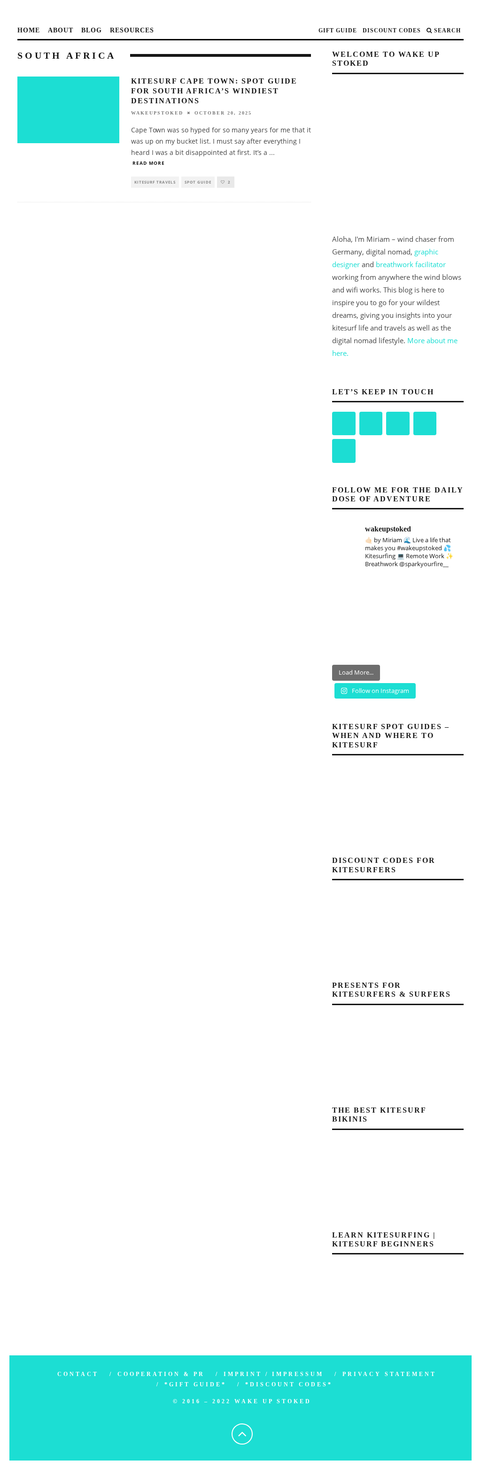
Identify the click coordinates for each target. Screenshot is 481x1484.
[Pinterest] (398, 424)
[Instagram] (371, 424)
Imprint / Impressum (274, 1374)
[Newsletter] (344, 451)
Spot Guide (198, 182)
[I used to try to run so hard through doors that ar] (352, 645)
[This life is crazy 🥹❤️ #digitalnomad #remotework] (443, 618)
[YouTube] (425, 424)
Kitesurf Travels (155, 182)
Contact (78, 1374)
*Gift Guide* (195, 1384)
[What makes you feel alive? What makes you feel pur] (352, 590)
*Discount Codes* (289, 1384)
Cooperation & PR (161, 1374)
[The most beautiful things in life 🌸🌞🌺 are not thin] (443, 590)
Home (28, 30)
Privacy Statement (389, 1374)
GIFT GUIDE (337, 30)
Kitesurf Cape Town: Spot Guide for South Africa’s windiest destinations (214, 91)
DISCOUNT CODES (392, 30)
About (60, 30)
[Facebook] (344, 424)
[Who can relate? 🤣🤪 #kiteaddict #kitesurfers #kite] (352, 618)
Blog (91, 30)
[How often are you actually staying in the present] (398, 645)
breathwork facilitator (411, 264)
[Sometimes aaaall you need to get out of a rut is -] (443, 645)
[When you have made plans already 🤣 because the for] (398, 590)
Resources (132, 30)
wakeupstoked (157, 112)
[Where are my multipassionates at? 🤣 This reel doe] (398, 618)
